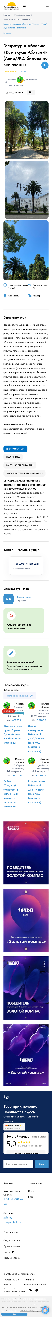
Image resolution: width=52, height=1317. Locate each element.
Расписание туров (22, 14)
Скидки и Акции (12, 1240)
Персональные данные (11, 1282)
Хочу (41, 1164)
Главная (6, 14)
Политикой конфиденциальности (32, 1310)
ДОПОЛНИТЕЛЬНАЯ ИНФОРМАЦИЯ (24, 473)
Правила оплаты (11, 1246)
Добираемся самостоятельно (16, 19)
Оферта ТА (8, 1252)
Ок (14, 1314)
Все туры (7, 33)
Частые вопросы (11, 1258)
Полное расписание (17, 695)
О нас (31, 1191)
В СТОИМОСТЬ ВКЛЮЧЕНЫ (20, 465)
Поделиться (15, 92)
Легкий (13, 298)
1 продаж (23, 71)
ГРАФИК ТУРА (13, 457)
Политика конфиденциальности (35, 1282)
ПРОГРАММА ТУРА (15, 448)
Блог (30, 1197)
